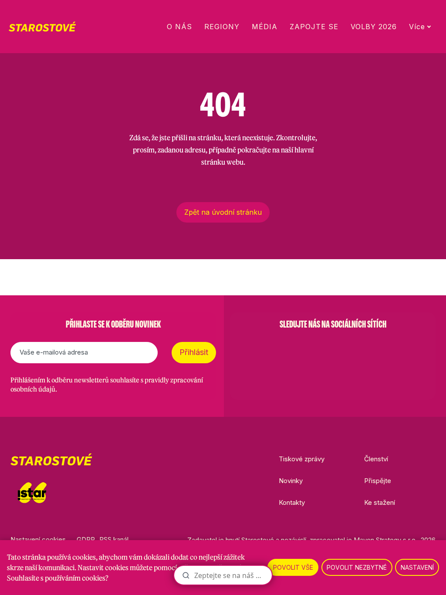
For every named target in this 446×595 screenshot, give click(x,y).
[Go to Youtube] (355, 346)
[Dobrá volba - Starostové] (42, 26)
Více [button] (417, 26)
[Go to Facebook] (287, 346)
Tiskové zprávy (301, 459)
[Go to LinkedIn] (378, 346)
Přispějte (377, 481)
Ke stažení (379, 502)
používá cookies (71, 557)
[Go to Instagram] (310, 346)
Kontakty (292, 502)
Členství (376, 459)
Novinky (291, 481)
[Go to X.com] (332, 346)
